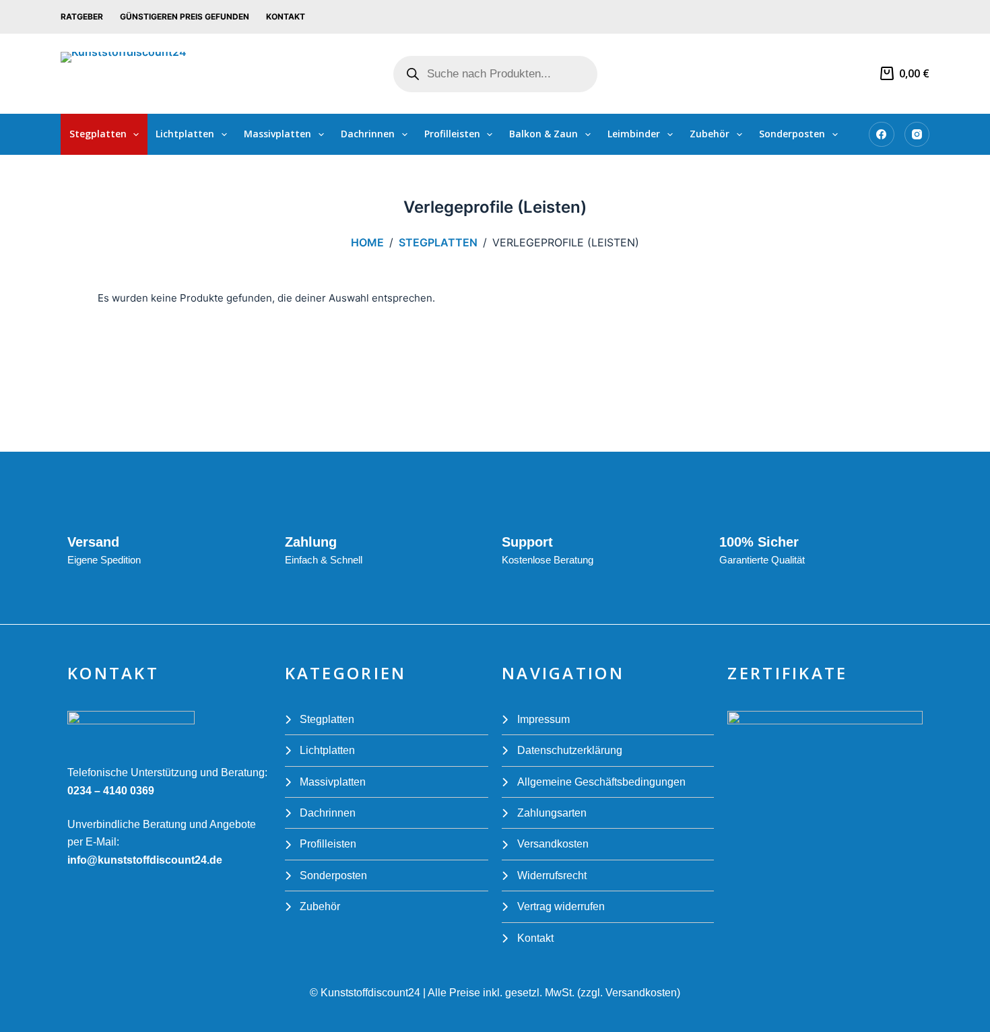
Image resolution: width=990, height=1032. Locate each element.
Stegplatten (98, 133)
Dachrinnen (368, 133)
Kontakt (285, 16)
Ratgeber (82, 16)
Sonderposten (792, 133)
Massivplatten (277, 133)
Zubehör (709, 133)
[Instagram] (917, 134)
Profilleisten (452, 133)
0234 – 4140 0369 (110, 790)
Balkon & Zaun (543, 133)
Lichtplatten (185, 133)
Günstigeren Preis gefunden (184, 16)
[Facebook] (881, 134)
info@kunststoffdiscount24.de (144, 860)
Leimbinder (633, 133)
